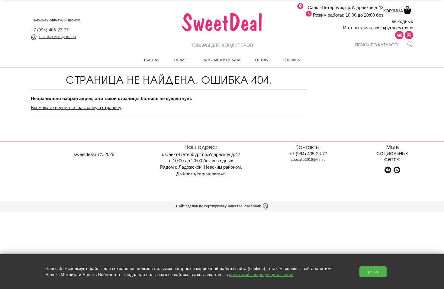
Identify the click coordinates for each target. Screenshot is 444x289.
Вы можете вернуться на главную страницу (76, 107)
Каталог (181, 59)
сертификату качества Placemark (232, 206)
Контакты (291, 59)
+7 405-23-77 (50, 29)
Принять (373, 271)
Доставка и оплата (222, 59)
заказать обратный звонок (56, 20)
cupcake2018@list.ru (57, 37)
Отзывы (261, 59)
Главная (151, 59)
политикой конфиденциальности (261, 274)
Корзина (395, 10)
